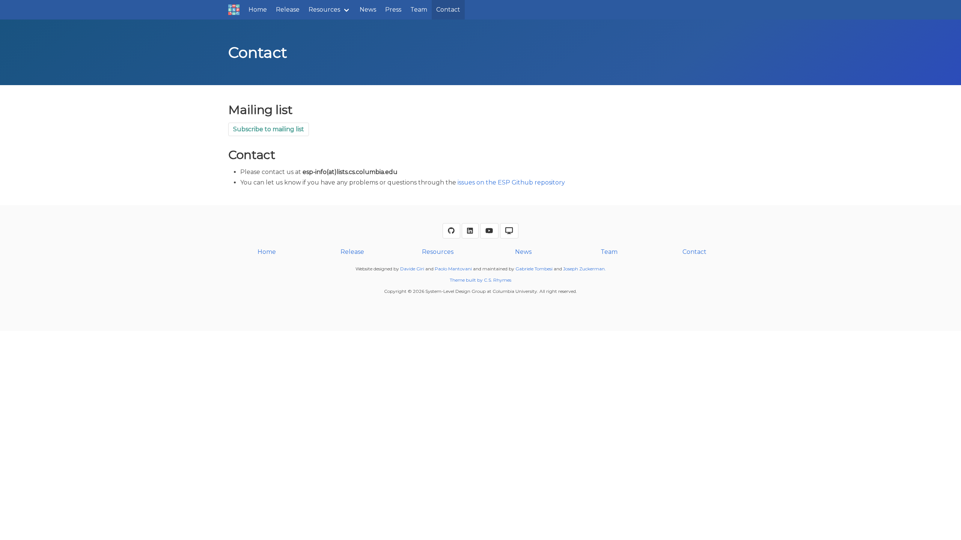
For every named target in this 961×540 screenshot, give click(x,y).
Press (393, 9)
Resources (324, 9)
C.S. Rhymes (497, 280)
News (368, 9)
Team (418, 9)
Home (258, 9)
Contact (448, 9)
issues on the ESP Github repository (511, 182)
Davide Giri (412, 269)
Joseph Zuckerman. (584, 269)
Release (288, 9)
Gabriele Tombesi (534, 269)
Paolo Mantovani (453, 269)
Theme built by (467, 280)
